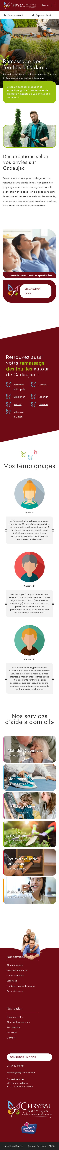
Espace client (43, 15)
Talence (43, 404)
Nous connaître (15, 1017)
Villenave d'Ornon (19, 414)
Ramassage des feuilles (43, 74)
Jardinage (20, 74)
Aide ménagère (15, 965)
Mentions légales (13, 1146)
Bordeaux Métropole (19, 387)
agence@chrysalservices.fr (21, 1073)
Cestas (42, 384)
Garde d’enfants (15, 976)
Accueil (7, 74)
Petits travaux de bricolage (21, 986)
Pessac (17, 404)
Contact (11, 1038)
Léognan (43, 396)
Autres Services (15, 991)
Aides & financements (18, 1022)
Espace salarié (16, 15)
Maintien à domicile (17, 970)
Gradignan (19, 396)
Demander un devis (33, 291)
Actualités (12, 1033)
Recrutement (14, 1027)
